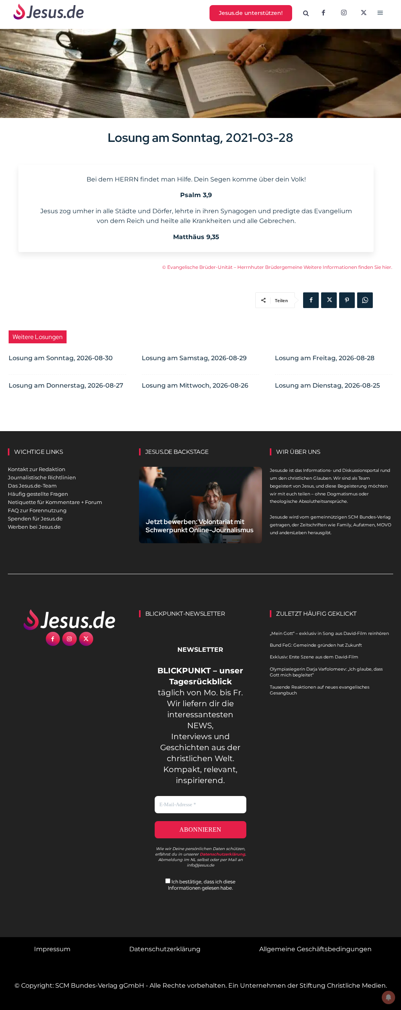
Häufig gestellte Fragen (38, 494)
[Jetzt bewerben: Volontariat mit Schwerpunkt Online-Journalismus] (200, 505)
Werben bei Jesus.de (34, 527)
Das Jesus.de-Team (32, 485)
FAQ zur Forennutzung (37, 510)
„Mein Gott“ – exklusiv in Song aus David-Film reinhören (329, 633)
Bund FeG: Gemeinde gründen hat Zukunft (316, 645)
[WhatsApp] (365, 300)
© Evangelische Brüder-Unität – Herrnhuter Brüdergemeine (232, 267)
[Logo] (69, 620)
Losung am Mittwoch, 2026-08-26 (195, 385)
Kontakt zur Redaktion (36, 469)
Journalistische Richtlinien (42, 477)
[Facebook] (323, 13)
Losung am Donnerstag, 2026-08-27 (66, 385)
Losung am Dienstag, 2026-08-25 (327, 385)
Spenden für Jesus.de (35, 518)
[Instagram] (344, 13)
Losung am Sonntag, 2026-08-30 (61, 358)
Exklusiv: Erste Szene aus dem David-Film (314, 657)
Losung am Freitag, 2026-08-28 (324, 358)
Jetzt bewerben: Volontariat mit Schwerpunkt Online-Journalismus (199, 525)
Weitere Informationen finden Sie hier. (347, 267)
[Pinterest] (347, 300)
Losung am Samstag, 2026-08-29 (194, 358)
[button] (306, 13)
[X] (364, 13)
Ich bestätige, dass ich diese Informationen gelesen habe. (202, 884)
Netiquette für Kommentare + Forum (55, 502)
